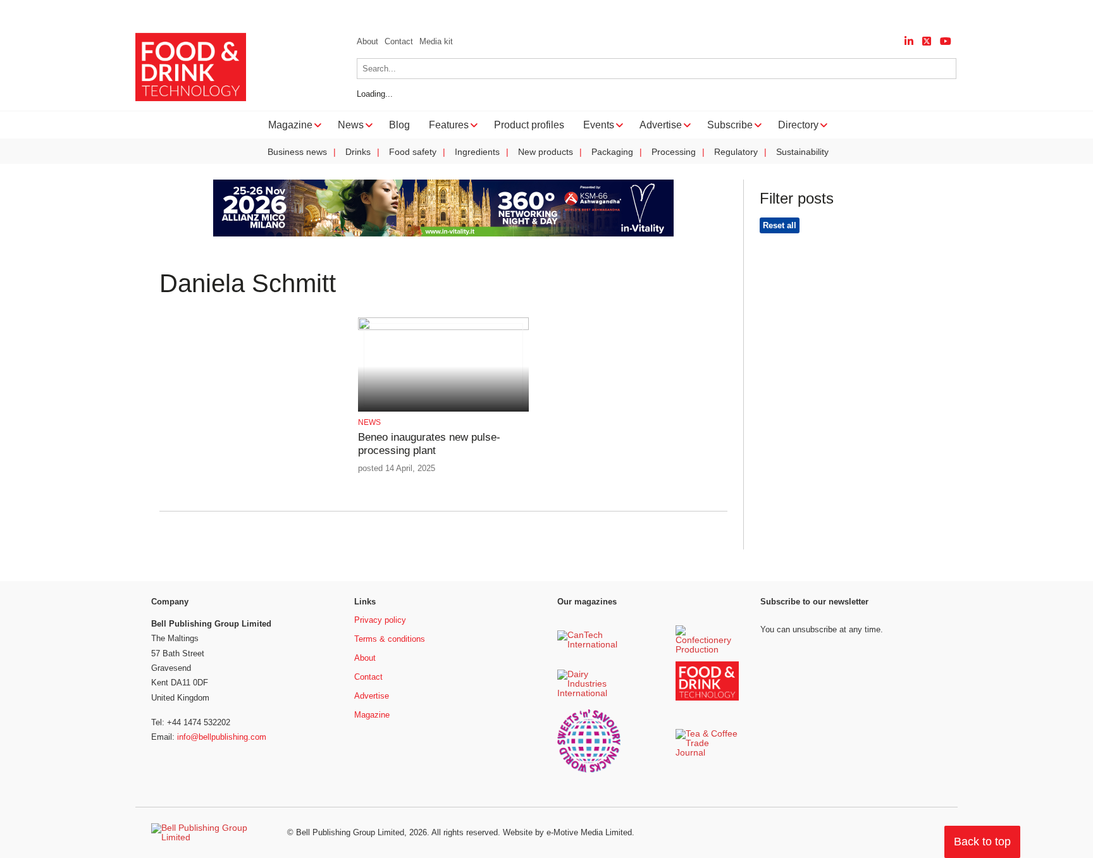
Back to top (982, 841)
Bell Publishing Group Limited (350, 832)
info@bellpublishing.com (221, 737)
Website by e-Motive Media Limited (567, 832)
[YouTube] (945, 41)
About (367, 41)
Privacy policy (380, 620)
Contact (399, 41)
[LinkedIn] (909, 41)
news (369, 422)
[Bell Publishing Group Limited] (211, 832)
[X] (926, 41)
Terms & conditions (389, 639)
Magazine (372, 715)
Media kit (436, 41)
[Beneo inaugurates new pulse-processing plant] (443, 327)
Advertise (371, 696)
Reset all (779, 225)
